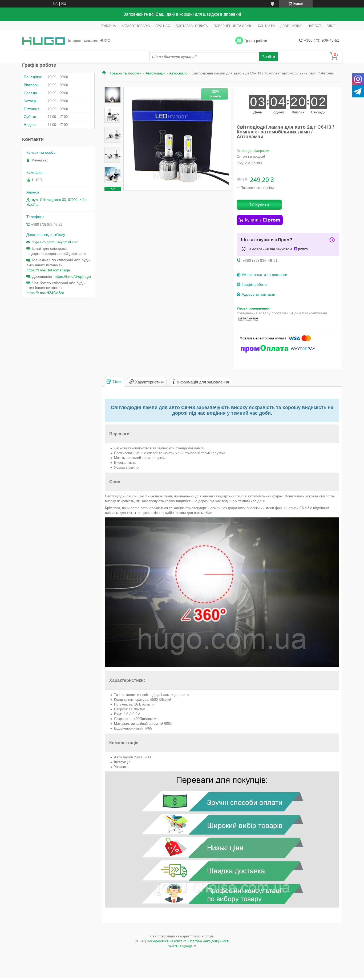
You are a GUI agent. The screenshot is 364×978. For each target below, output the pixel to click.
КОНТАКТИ (266, 26)
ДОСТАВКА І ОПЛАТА (192, 26)
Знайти (268, 56)
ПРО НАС (162, 26)
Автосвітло (178, 73)
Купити (262, 204)
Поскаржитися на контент (166, 941)
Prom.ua (207, 936)
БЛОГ (331, 26)
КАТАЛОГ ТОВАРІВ (136, 26)
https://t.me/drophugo (73, 276)
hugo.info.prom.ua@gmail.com (55, 242)
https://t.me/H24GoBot (45, 293)
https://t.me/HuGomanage (48, 270)
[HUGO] (43, 41)
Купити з (253, 220)
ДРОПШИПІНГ (291, 26)
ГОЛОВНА (108, 26)
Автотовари (155, 73)
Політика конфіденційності (208, 941)
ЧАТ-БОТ (314, 26)
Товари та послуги (125, 73)
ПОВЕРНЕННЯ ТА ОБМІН (232, 26)
